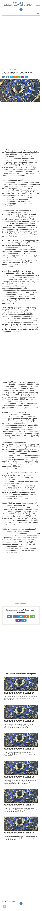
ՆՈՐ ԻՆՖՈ (18, 3)
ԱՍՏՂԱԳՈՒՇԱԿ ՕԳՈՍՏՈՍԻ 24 (19, 833)
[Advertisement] (21, 42)
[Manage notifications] (4, 906)
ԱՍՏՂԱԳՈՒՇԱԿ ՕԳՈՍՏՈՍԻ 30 (19, 721)
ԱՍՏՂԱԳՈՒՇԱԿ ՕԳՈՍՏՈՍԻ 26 (19, 777)
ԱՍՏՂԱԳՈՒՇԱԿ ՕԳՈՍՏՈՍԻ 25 (19, 805)
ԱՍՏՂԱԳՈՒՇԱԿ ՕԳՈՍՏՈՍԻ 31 (19, 693)
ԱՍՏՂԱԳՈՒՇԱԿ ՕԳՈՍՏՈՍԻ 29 (19, 749)
